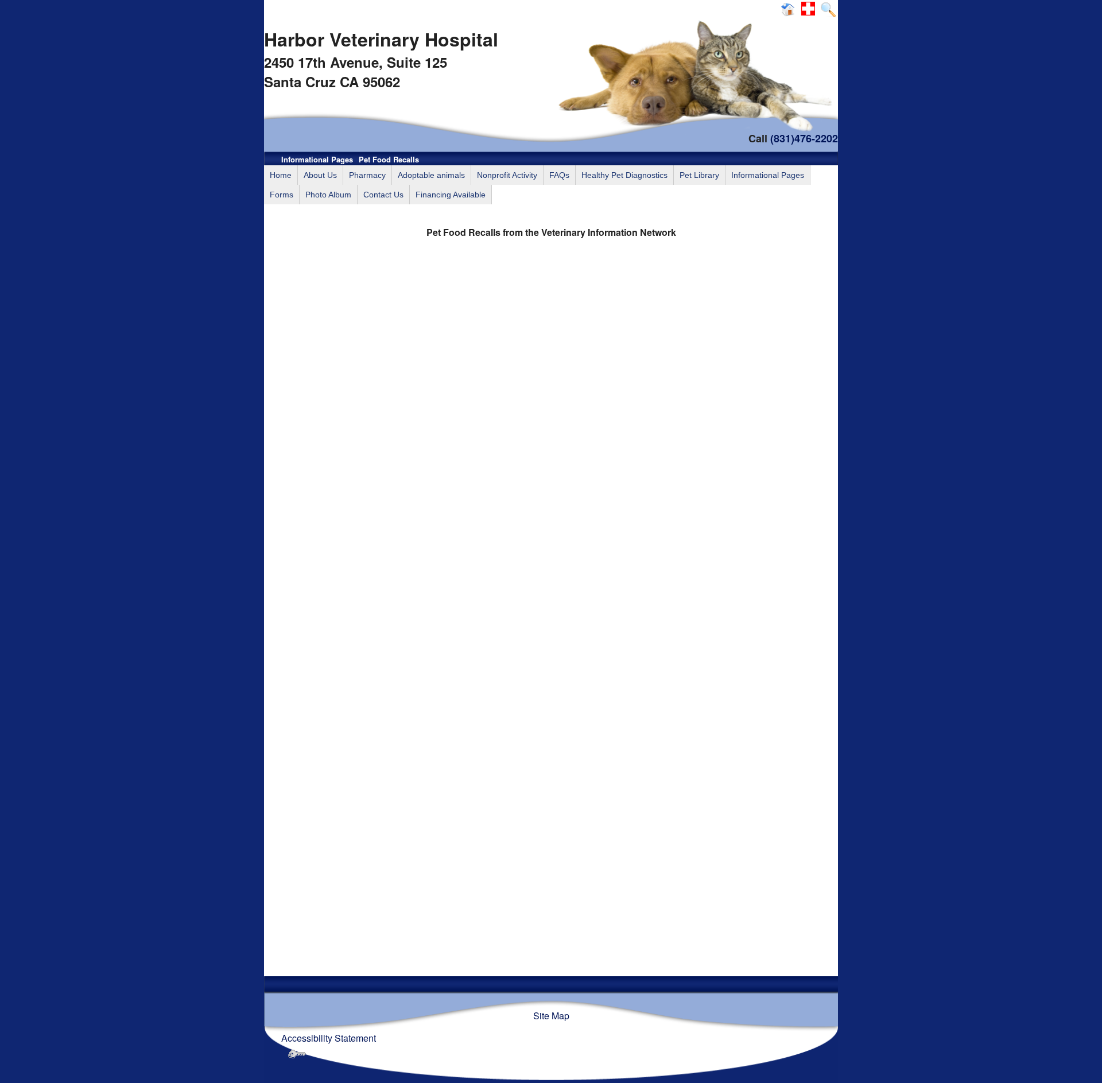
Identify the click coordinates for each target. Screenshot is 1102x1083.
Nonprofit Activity (507, 175)
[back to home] (789, 8)
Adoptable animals (431, 175)
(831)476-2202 (804, 138)
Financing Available (451, 194)
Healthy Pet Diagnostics (624, 175)
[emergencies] (809, 8)
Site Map (551, 1015)
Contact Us (383, 194)
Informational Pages (317, 159)
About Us (320, 175)
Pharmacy (367, 175)
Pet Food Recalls (389, 159)
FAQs (559, 175)
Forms (281, 194)
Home (281, 175)
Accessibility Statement (328, 1038)
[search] (828, 8)
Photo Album (328, 194)
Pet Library (699, 175)
